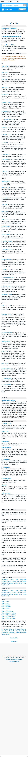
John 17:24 (4, 351)
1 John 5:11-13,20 (6, 249)
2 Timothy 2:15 (5, 286)
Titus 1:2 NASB (6, 607)
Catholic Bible (14, 638)
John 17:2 (4, 219)
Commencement (6, 581)
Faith (18, 581)
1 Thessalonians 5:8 (7, 119)
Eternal (14, 581)
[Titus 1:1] (2, 340)
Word (3, 585)
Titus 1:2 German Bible (8, 618)
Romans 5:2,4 (5, 102)
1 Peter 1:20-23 (6, 378)
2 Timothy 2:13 (6, 479)
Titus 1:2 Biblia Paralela (8, 613)
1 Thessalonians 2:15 (7, 277)
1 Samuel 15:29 (6, 269)
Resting (16, 583)
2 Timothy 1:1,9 (6, 306)
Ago (17, 579)
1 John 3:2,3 (5, 159)
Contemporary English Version (11, 36)
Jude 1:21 (4, 171)
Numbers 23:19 (6, 259)
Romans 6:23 (5, 234)
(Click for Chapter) (10, 25)
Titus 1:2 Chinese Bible (8, 615)
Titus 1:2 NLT (5, 603)
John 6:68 (4, 87)
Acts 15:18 (4, 363)
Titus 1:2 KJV (5, 608)
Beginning (23, 579)
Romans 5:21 (5, 226)
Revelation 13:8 (6, 385)
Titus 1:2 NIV (5, 601)
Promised (10, 583)
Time (20, 583)
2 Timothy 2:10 (5, 134)
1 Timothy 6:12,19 (6, 241)
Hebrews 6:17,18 (6, 294)
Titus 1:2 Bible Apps (7, 611)
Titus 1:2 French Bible (7, 616)
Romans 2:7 (5, 94)
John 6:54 (4, 204)
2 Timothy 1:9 (5, 467)
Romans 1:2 (5, 441)
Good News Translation (8, 28)
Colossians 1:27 (6, 111)
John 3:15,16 (5, 198)
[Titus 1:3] (26, 340)
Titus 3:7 (4, 72)
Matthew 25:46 (5, 181)
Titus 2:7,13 (4, 66)
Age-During (4, 579)
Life (25, 581)
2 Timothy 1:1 (5, 128)
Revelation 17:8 (6, 314)
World (7, 585)
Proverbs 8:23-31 (6, 333)
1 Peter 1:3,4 (5, 143)
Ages (12, 579)
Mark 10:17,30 (5, 187)
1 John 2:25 (5, 154)
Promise (3, 583)
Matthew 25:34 (5, 341)
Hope (22, 581)
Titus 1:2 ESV (5, 605)
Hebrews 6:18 (5, 493)
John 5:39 (4, 79)
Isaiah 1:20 (4, 431)
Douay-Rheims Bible (8, 45)
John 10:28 (4, 211)
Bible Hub (14, 641)
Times (24, 583)
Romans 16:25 (5, 368)
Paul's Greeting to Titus (8, 400)
